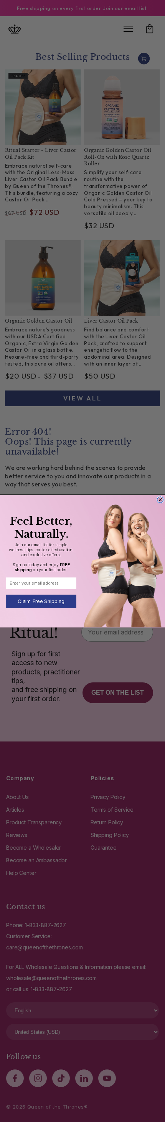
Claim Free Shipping (41, 601)
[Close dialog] (160, 499)
